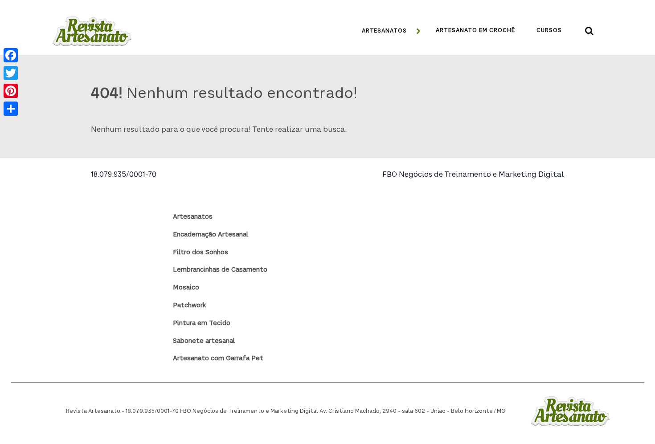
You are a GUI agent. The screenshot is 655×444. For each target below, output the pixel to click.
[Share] (11, 109)
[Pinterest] (11, 91)
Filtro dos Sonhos (200, 252)
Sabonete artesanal (204, 341)
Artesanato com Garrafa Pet (218, 358)
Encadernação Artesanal (210, 235)
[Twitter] (11, 73)
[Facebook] (11, 55)
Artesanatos (193, 217)
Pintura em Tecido (201, 323)
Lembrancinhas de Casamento (220, 270)
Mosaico (186, 288)
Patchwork (189, 305)
